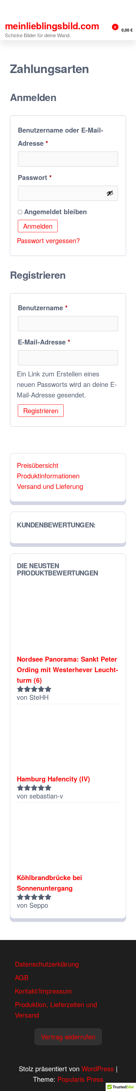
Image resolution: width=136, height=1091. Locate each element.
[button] (68, 1036)
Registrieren (40, 410)
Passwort (53, 177)
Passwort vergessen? (48, 240)
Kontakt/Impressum (43, 991)
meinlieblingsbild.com (52, 25)
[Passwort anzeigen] (110, 193)
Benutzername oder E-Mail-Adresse (60, 136)
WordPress (98, 1068)
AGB (21, 977)
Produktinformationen (48, 475)
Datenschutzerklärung (47, 964)
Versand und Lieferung (50, 486)
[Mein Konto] (103, 29)
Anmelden (37, 226)
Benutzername (61, 307)
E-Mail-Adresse (63, 341)
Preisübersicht (37, 465)
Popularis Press (80, 1079)
